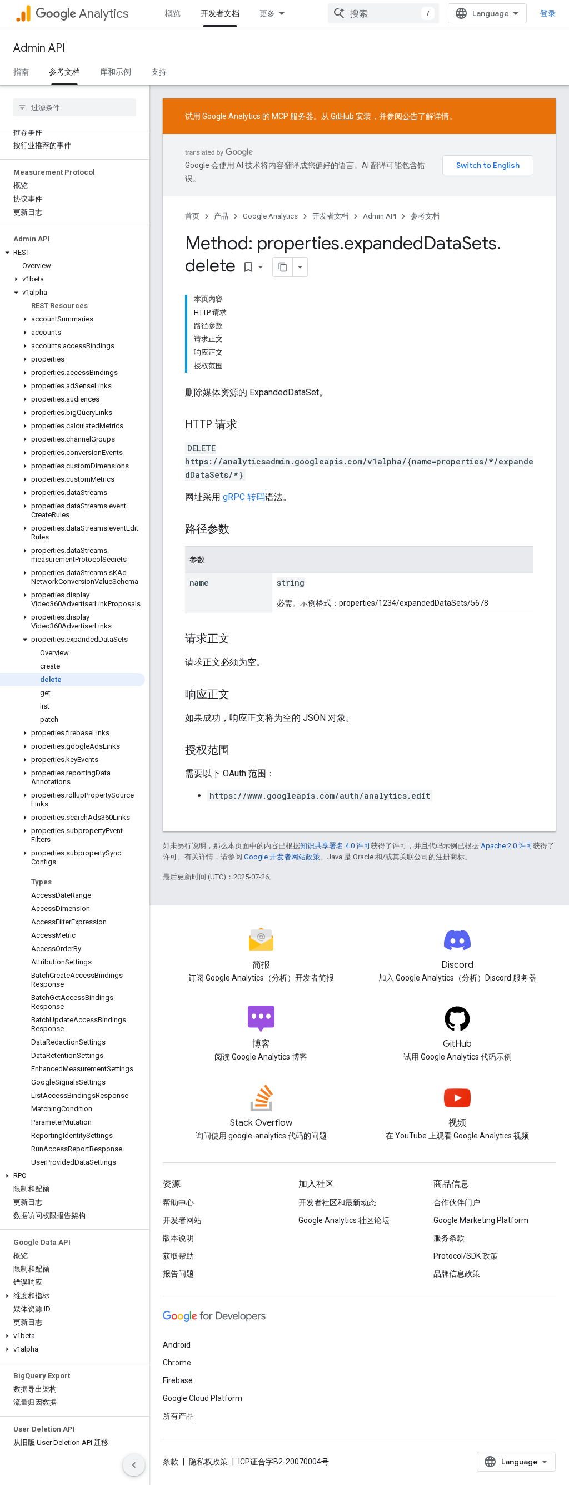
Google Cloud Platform (202, 1398)
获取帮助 (178, 1255)
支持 (159, 72)
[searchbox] (74, 107)
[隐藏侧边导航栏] (134, 1465)
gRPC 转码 (244, 497)
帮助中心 (178, 1202)
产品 (221, 216)
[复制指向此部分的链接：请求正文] (240, 639)
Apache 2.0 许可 (507, 846)
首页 (192, 216)
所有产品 (178, 1416)
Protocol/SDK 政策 (465, 1255)
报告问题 (178, 1273)
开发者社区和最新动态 (337, 1202)
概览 (173, 13)
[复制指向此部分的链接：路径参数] (240, 530)
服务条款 (449, 1238)
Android (177, 1344)
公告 (410, 116)
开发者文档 (220, 13)
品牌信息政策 (456, 1273)
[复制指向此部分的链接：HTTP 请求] (248, 425)
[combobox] (383, 13)
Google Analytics (270, 216)
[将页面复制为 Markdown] (283, 267)
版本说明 (178, 1238)
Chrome (177, 1362)
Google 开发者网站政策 (282, 857)
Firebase (178, 1380)
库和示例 (115, 72)
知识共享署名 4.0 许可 (335, 846)
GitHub (342, 116)
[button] (72, 252)
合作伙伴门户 (456, 1202)
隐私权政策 (208, 1461)
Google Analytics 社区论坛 (344, 1220)
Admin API (39, 48)
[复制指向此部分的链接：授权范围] (240, 751)
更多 (267, 13)
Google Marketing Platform (480, 1220)
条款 (170, 1461)
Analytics (103, 13)
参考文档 (64, 72)
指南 (21, 72)
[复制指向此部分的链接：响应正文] (240, 695)
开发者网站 (182, 1220)
